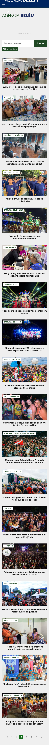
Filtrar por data (10, 49)
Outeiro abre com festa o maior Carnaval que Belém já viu (24, 536)
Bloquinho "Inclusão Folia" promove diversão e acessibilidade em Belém (24, 722)
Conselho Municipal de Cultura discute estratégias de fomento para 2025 (24, 162)
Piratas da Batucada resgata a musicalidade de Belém (24, 237)
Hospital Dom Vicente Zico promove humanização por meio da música (24, 648)
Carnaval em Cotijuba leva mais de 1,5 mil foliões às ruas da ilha (24, 424)
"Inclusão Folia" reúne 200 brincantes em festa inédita (24, 685)
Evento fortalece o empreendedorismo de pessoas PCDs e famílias (24, 88)
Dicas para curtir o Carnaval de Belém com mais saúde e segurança (24, 610)
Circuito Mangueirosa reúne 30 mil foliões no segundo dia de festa (24, 498)
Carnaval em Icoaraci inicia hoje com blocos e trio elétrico (24, 386)
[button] (3, 3)
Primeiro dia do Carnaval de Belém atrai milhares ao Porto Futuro (24, 573)
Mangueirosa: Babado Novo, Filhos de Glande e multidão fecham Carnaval (24, 461)
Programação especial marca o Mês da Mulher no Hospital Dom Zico (24, 274)
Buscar (40, 43)
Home (20, 34)
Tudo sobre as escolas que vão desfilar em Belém (24, 312)
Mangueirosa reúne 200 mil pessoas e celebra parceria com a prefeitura (24, 349)
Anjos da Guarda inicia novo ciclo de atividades (24, 200)
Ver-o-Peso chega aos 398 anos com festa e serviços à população (24, 125)
